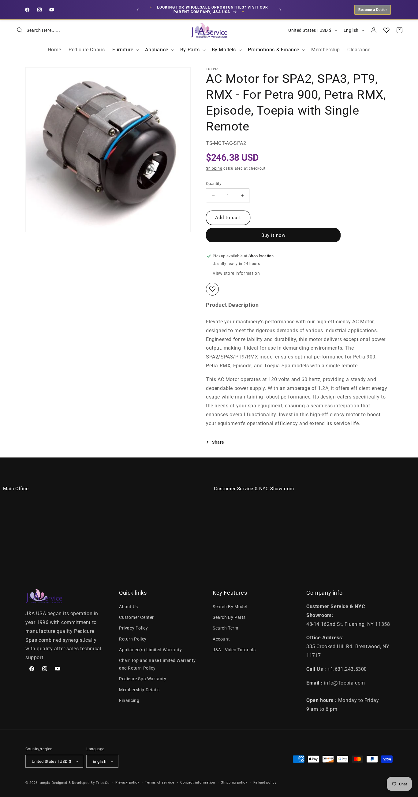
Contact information (197, 782)
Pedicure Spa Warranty (142, 678)
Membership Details (139, 689)
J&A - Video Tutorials (234, 649)
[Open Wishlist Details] (386, 30)
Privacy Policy (133, 628)
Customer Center (136, 617)
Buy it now (273, 235)
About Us (128, 606)
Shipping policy (234, 782)
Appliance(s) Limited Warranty (150, 649)
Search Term (225, 628)
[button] (36, 30)
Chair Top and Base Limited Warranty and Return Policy (157, 664)
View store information (236, 273)
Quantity (213, 183)
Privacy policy (127, 782)
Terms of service (159, 782)
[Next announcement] (280, 10)
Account (221, 639)
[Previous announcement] (137, 10)
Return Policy (133, 639)
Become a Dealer (372, 10)
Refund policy (265, 782)
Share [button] (218, 442)
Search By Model (230, 606)
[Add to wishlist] (212, 289)
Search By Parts (229, 617)
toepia (45, 783)
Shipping (214, 168)
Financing (129, 700)
